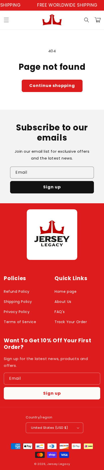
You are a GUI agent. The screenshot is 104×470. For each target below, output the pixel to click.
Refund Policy (17, 291)
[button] (6, 20)
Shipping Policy (18, 301)
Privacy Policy (17, 311)
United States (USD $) (49, 427)
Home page (65, 291)
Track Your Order (71, 321)
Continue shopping (52, 85)
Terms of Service (20, 321)
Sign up (52, 187)
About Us (63, 301)
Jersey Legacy (58, 464)
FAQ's (60, 311)
